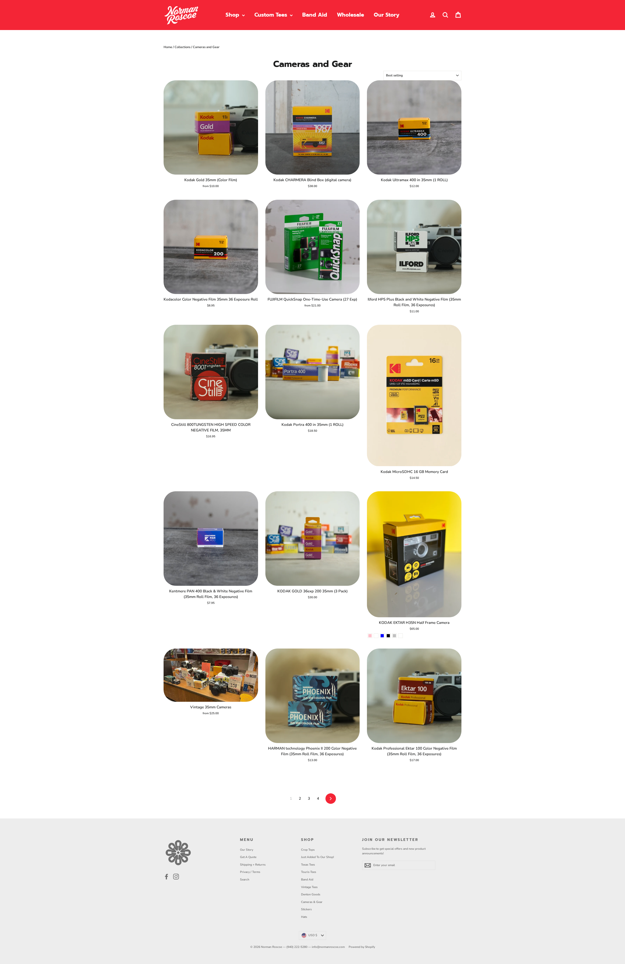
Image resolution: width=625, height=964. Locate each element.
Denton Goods (310, 894)
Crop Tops (308, 850)
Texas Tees (308, 865)
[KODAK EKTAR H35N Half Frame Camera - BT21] (400, 636)
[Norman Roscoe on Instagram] (176, 877)
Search (244, 879)
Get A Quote (248, 857)
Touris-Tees (308, 872)
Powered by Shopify (362, 947)
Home (168, 47)
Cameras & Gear (312, 902)
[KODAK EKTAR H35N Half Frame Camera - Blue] (382, 636)
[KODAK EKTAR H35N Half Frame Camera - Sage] (376, 636)
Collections (182, 47)
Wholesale (350, 15)
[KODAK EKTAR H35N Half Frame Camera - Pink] (370, 636)
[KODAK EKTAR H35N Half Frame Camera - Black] (388, 636)
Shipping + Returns (253, 865)
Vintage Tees (309, 887)
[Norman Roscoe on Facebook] (166, 877)
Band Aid (314, 15)
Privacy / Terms (250, 872)
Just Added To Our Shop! (317, 857)
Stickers (306, 909)
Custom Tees (271, 15)
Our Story (386, 15)
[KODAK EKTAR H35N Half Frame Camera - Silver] (394, 636)
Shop (233, 15)
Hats (304, 917)
